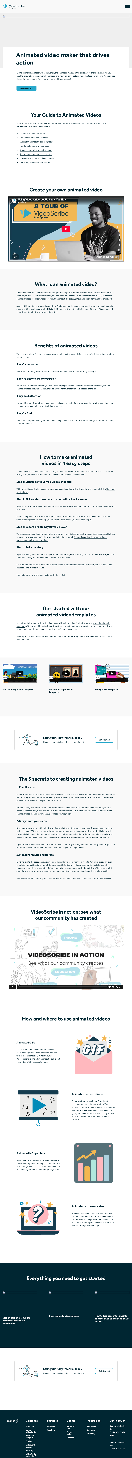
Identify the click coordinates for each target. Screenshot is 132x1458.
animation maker (66, 72)
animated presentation (105, 1107)
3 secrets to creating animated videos (36, 150)
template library (80, 506)
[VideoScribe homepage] (63, 6)
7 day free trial (44, 79)
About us (30, 1426)
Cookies (70, 1437)
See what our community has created (36, 154)
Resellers (51, 1430)
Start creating (26, 88)
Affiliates (51, 1426)
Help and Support (30, 1436)
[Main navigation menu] (127, 6)
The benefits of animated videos (34, 137)
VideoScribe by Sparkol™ (31, 1455)
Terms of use (71, 1427)
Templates (91, 1426)
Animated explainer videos (83, 1213)
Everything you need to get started (35, 162)
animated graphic (48, 1058)
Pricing (29, 1441)
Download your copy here (60, 813)
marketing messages (87, 371)
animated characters (65, 298)
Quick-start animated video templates (36, 141)
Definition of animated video (32, 133)
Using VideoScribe (31, 1431)
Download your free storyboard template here (64, 847)
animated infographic (26, 1163)
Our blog (91, 1430)
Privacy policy (70, 1433)
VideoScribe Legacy (31, 1445)
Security (29, 1450)
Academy (91, 1433)
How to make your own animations (35, 146)
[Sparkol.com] (13, 1424)
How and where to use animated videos (37, 158)
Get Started (104, 740)
